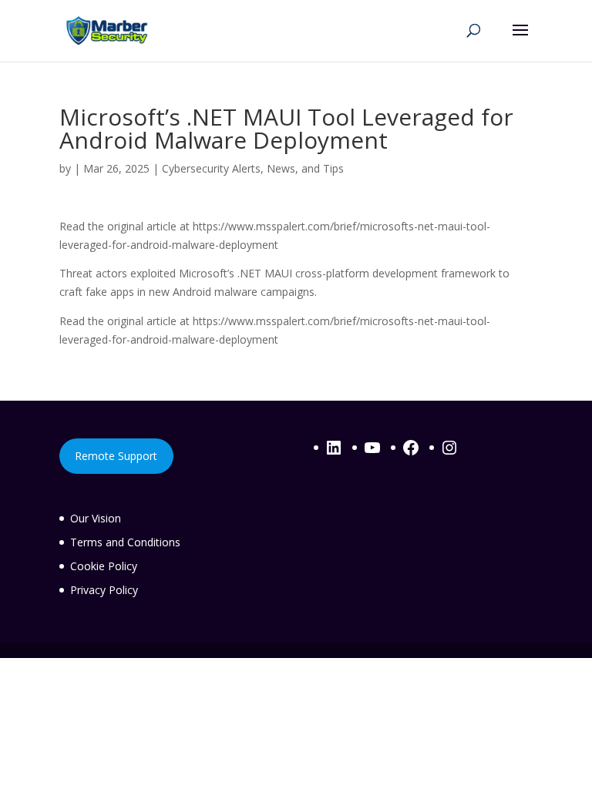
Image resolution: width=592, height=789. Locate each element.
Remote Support (116, 455)
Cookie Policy (103, 566)
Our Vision (95, 518)
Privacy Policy (104, 590)
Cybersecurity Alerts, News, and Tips (253, 168)
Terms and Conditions (125, 542)
